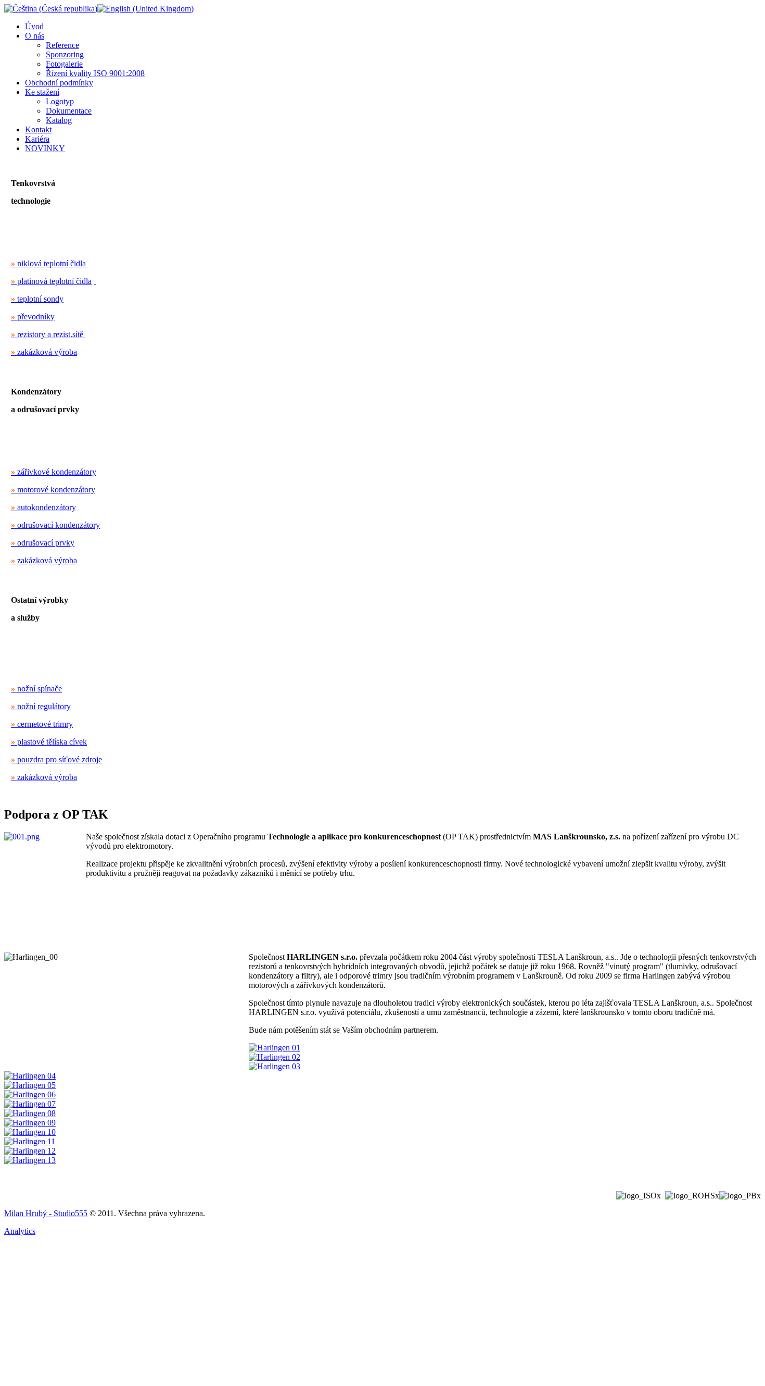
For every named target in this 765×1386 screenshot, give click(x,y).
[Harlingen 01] (274, 1047)
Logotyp (60, 101)
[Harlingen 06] (30, 1094)
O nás (34, 35)
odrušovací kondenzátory (55, 525)
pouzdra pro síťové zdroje (56, 759)
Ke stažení (42, 92)
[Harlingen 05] (30, 1085)
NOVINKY (45, 148)
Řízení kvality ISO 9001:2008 (95, 73)
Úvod (34, 26)
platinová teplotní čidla (51, 281)
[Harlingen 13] (30, 1160)
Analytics (19, 1231)
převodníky (33, 316)
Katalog (59, 120)
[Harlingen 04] (30, 1075)
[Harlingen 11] (29, 1141)
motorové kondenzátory (53, 489)
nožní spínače (36, 688)
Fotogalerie (64, 63)
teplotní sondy (37, 298)
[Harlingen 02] (274, 1057)
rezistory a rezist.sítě (47, 334)
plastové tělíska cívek (49, 741)
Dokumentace (69, 110)
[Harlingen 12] (30, 1150)
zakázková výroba (44, 352)
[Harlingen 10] (30, 1132)
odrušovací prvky (42, 542)
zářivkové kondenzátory (53, 471)
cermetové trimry (42, 724)
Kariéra (37, 138)
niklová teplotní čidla (48, 263)
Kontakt (38, 129)
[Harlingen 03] (274, 1066)
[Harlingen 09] (30, 1122)
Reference (62, 45)
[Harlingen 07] (30, 1103)
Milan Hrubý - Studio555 (45, 1213)
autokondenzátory (43, 507)
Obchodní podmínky (59, 82)
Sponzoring (65, 54)
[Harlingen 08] (30, 1113)
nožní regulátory (41, 706)
